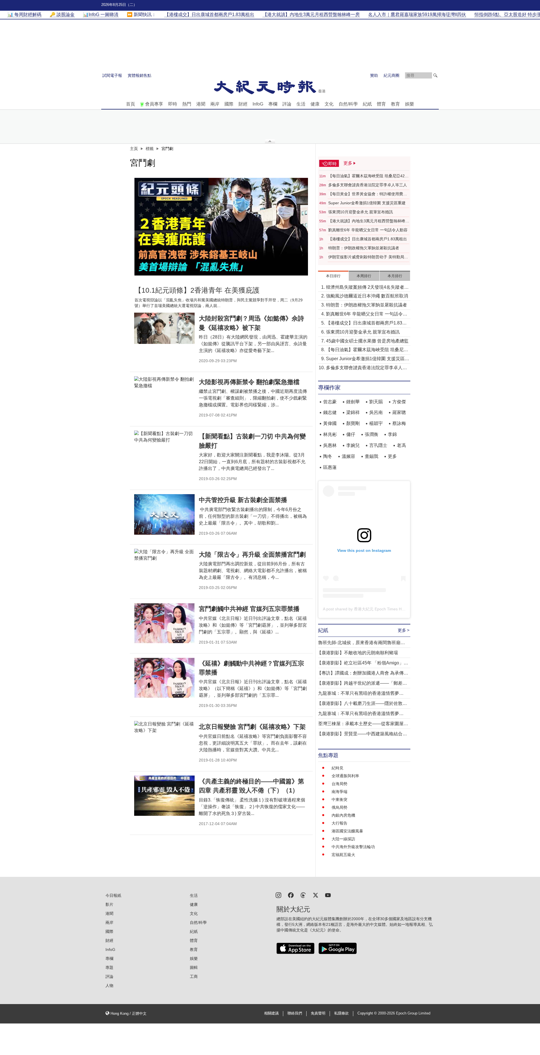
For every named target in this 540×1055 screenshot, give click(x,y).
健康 (315, 104)
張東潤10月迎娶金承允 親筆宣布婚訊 (360, 212)
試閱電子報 (112, 75)
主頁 (134, 148)
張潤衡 (371, 434)
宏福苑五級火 (343, 854)
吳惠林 (330, 445)
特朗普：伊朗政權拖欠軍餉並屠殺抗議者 (363, 248)
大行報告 (339, 823)
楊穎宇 (376, 423)
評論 (286, 104)
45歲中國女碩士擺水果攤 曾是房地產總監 (367, 341)
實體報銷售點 (139, 75)
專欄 (272, 104)
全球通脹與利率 (345, 776)
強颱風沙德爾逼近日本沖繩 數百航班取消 (367, 296)
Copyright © (367, 1013)
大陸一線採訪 (343, 839)
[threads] (303, 895)
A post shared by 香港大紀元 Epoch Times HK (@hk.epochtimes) (380, 609)
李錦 (392, 434)
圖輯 (194, 967)
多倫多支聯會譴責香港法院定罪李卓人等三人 (367, 185)
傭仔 (350, 434)
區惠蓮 (330, 467)
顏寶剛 (353, 423)
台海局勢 (339, 783)
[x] (315, 895)
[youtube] (328, 895)
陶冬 (327, 456)
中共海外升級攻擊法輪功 (353, 847)
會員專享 (154, 104)
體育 (381, 104)
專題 (109, 967)
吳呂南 (376, 412)
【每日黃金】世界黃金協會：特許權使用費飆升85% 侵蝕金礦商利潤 (367, 194)
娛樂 (409, 104)
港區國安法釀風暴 (347, 831)
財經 (243, 104)
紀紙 (367, 104)
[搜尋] (435, 75)
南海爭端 (339, 791)
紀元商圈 (391, 75)
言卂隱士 (378, 445)
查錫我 (371, 456)
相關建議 (271, 1013)
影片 (109, 904)
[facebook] (291, 895)
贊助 (374, 75)
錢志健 (330, 412)
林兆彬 (330, 434)
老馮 (401, 445)
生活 (300, 104)
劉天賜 (376, 401)
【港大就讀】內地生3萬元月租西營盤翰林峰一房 (368, 221)
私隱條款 (341, 1013)
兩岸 (214, 104)
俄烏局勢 (339, 807)
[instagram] (278, 895)
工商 (194, 976)
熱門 (186, 104)
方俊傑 (399, 401)
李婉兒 (353, 445)
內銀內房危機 (343, 815)
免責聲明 (318, 1013)
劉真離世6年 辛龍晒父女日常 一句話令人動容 (368, 230)
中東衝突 (339, 799)
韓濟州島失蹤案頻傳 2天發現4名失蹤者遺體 (367, 288)
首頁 (130, 104)
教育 (395, 104)
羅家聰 (399, 412)
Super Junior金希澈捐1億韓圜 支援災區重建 (367, 203)
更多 (392, 456)
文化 (329, 104)
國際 (228, 104)
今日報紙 (113, 895)
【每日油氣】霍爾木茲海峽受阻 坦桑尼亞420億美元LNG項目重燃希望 (367, 176)
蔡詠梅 (399, 423)
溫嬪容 (348, 456)
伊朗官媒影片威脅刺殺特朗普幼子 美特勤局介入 (368, 257)
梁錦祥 (353, 412)
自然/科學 (348, 104)
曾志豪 (330, 401)
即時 (172, 104)
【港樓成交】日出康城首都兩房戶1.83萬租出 (367, 239)
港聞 (200, 104)
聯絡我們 (294, 1013)
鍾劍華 (353, 401)
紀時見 (337, 768)
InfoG (258, 104)
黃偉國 (330, 423)
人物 (109, 985)
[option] (221, 226)
